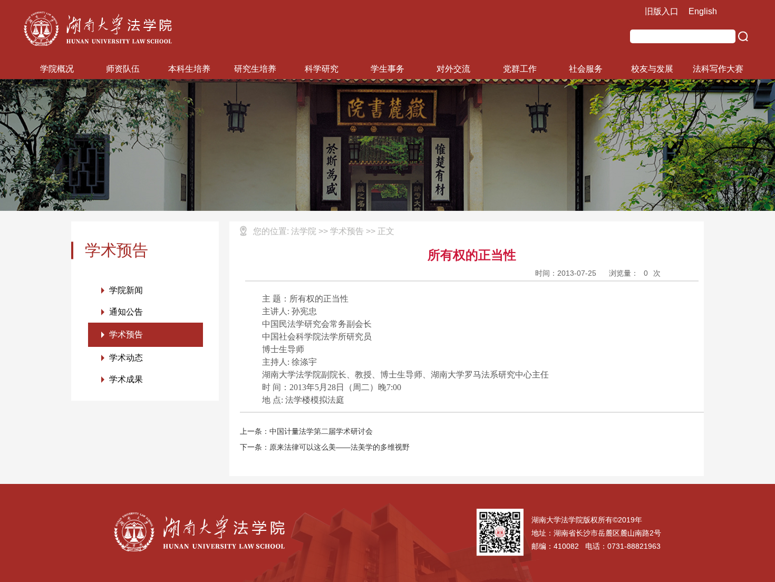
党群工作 (520, 68)
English (703, 11)
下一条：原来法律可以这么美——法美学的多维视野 (325, 447)
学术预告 (126, 334)
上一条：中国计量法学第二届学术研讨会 (306, 431)
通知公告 (126, 311)
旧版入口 (662, 11)
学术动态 (126, 357)
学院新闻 (126, 290)
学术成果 (126, 379)
